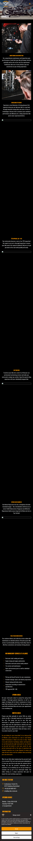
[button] (30, 815)
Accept (16, 829)
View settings (16, 837)
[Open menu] (29, 3)
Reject (16, 833)
